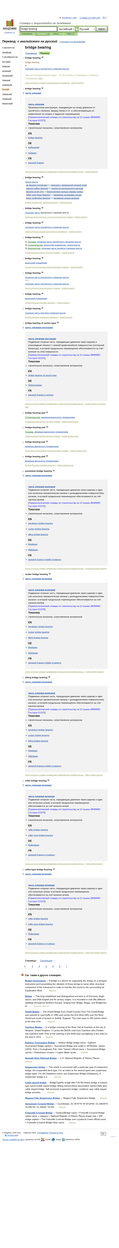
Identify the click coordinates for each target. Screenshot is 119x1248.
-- (54, 172)
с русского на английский (72, 41)
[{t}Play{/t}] (42, 57)
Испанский (6, 71)
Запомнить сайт (69, 18)
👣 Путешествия (11, 1135)
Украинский (6, 99)
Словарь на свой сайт (90, 18)
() (35, 980)
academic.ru (9, 33)
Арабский (6, 66)
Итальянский (7, 75)
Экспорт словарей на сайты (13, 1139)
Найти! (101, 29)
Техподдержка (42, 1133)
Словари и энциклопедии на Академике (45, 23)
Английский (6, 52)
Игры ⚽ (70, 34)
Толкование (31, 53)
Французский (7, 103)
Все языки (6, 62)
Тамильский (7, 94)
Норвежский (7, 85)
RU (104, 18)
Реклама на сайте (56, 1133)
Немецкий (6, 80)
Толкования (27, 34)
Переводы (41, 34)
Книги (56, 34)
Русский (5, 89)
